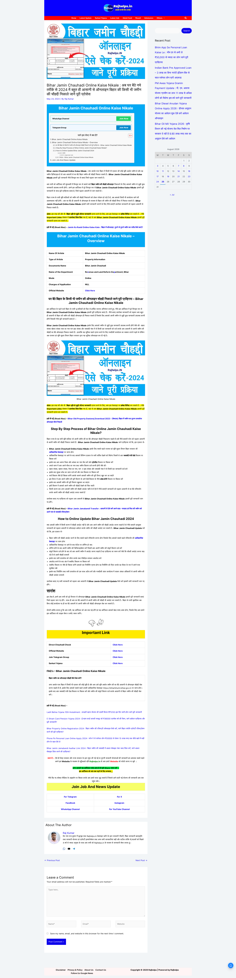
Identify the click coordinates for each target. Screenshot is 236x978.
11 (163, 171)
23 (189, 176)
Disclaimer (61, 970)
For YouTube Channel (119, 809)
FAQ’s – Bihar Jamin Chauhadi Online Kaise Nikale (76, 157)
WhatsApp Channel (70, 809)
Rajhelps (174, 970)
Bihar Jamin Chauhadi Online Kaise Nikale (70, 139)
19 (168, 176)
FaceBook (70, 803)
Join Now (123, 118)
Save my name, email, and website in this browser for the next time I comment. (87, 933)
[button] (186, 18)
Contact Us (100, 970)
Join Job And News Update (63, 160)
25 (163, 181)
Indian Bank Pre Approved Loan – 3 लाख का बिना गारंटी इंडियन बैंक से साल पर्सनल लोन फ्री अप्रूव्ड (173, 72)
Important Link (69, 155)
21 (178, 176)
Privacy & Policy (75, 970)
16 (189, 171)
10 (157, 171)
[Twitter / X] (69, 848)
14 (178, 171)
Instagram (119, 803)
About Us (88, 970)
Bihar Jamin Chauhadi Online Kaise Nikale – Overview (75, 142)
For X (119, 797)
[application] (163, 18)
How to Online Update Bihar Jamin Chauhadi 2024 (75, 151)
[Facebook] (64, 848)
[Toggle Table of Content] (129, 135)
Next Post (141, 860)
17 (158, 176)
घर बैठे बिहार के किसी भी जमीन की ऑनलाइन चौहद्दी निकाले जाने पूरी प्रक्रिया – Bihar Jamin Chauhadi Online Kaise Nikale (94, 145)
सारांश (63, 153)
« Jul (172, 194)
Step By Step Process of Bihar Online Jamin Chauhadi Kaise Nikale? (81, 148)
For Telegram (70, 797)
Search (186, 30)
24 (157, 181)
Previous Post (52, 860)
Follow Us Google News (82, 973)
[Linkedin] (74, 848)
